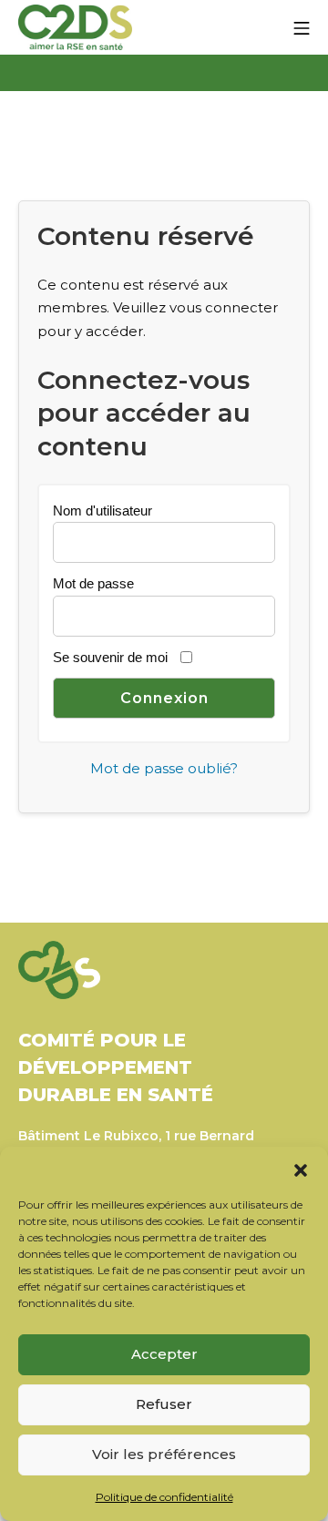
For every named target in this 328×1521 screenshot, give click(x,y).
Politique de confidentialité (164, 1497)
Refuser (164, 1404)
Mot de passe (93, 583)
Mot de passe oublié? (164, 768)
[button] (301, 1169)
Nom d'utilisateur (102, 510)
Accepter (164, 1354)
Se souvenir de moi (110, 657)
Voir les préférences (164, 1454)
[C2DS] (75, 28)
